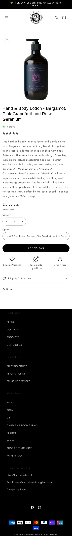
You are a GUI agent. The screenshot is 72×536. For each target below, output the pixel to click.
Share (9, 289)
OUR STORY (13, 329)
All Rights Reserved (49, 534)
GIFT (9, 417)
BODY (10, 410)
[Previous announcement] (6, 4)
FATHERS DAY (14, 455)
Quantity (7, 214)
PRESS (10, 322)
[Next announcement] (65, 4)
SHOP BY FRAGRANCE (19, 448)
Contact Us (13, 489)
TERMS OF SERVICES (18, 381)
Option (6, 229)
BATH (10, 402)
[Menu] (6, 17)
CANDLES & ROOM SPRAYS (22, 425)
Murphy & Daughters (31, 534)
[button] (11, 133)
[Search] (56, 17)
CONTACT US (14, 345)
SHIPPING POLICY (17, 366)
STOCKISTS (13, 337)
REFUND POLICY (16, 373)
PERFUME (12, 433)
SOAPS (11, 440)
